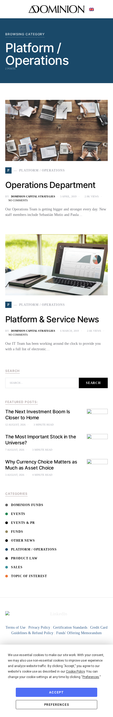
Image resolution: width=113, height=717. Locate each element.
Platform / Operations (34, 549)
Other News (23, 540)
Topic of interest (29, 576)
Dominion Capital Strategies (33, 196)
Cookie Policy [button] (75, 671)
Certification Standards (70, 627)
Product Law (24, 558)
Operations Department (50, 185)
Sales (17, 567)
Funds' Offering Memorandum (79, 633)
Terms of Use (15, 627)
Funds (17, 532)
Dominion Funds (27, 505)
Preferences (56, 705)
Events (18, 514)
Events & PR (23, 523)
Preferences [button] (91, 677)
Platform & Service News (52, 319)
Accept (56, 692)
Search (93, 383)
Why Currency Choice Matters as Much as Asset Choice (41, 465)
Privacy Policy (39, 627)
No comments (18, 200)
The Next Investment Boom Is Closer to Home (37, 414)
